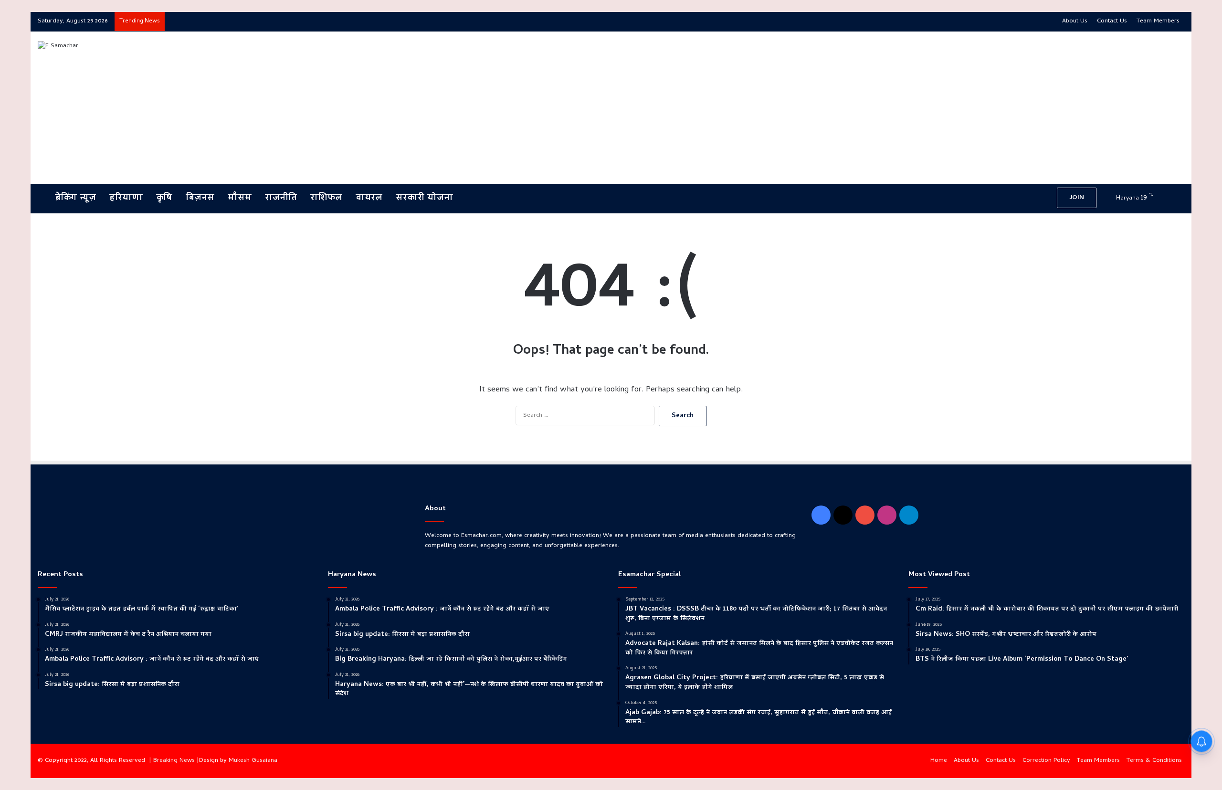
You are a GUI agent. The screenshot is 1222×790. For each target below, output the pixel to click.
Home (938, 761)
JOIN (1076, 198)
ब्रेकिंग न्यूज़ (74, 198)
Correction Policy (1046, 761)
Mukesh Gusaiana (253, 761)
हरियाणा (126, 198)
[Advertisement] (804, 108)
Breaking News (174, 761)
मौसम (240, 198)
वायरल (369, 198)
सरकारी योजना (424, 198)
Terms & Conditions (1154, 761)
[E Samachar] (58, 46)
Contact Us (1112, 21)
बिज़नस (200, 198)
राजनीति (281, 198)
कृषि (164, 198)
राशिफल (326, 198)
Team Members (1158, 21)
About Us (1074, 21)
